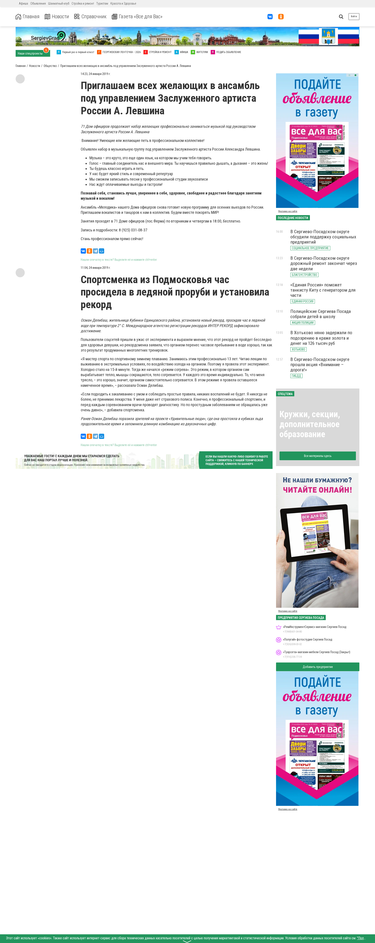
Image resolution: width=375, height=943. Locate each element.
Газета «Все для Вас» (141, 17)
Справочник (94, 17)
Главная (31, 17)
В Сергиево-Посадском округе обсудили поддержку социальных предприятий (323, 237)
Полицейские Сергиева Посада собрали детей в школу (320, 314)
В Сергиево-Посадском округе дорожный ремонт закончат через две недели (323, 263)
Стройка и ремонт (83, 3)
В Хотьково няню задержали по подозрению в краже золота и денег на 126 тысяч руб (321, 338)
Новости (60, 17)
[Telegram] (95, 251)
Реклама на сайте (287, 211)
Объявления (38, 3)
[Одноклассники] (89, 251)
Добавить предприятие (318, 667)
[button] (349, 75)
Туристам (102, 3)
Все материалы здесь (318, 456)
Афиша (23, 3)
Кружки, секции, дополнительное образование (310, 424)
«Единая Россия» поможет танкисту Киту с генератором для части (322, 290)
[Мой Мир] (101, 251)
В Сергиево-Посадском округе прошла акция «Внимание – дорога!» (319, 364)
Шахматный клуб (58, 3)
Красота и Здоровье (123, 3)
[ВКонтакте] (83, 251)
